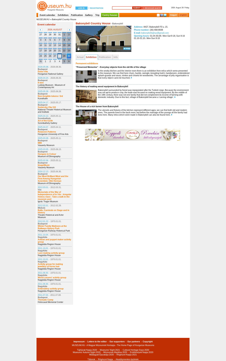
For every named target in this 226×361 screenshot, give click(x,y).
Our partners (133, 341)
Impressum (79, 341)
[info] (115, 57)
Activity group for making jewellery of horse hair (50, 265)
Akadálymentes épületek (127, 359)
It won (41, 83)
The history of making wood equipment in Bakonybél (102, 86)
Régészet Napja (105, 359)
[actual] (80, 57)
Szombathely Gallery (47, 123)
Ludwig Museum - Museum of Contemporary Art (51, 86)
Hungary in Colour (47, 154)
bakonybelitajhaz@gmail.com (155, 33)
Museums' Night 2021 (110, 350)
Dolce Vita (43, 71)
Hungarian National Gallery (50, 74)
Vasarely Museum (46, 145)
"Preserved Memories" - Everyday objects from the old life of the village (111, 67)
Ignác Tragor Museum (48, 201)
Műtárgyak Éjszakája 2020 (101, 355)
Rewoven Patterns (47, 132)
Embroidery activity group (51, 289)
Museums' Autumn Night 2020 (87, 352)
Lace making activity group (51, 253)
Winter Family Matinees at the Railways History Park (52, 227)
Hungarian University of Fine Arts (53, 134)
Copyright (148, 341)
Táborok (91, 359)
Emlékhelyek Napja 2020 (141, 352)
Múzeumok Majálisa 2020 (115, 352)
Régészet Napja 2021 (127, 355)
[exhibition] (91, 57)
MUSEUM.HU (43, 19)
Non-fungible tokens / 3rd (50, 96)
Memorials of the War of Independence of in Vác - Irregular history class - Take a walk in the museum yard (54, 195)
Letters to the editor (97, 341)
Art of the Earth (45, 121)
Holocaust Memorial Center (50, 302)
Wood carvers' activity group (52, 277)
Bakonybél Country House (64, 19)
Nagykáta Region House (49, 244)
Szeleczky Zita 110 (47, 107)
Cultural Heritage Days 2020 (136, 350)
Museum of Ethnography (49, 156)
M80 (40, 143)
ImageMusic (44, 165)
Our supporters (117, 341)
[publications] (105, 57)
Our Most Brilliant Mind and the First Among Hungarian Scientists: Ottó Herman (53, 178)
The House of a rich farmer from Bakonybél (97, 106)
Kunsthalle (43, 98)
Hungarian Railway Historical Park (54, 231)
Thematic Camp (45, 300)
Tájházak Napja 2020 (87, 350)
